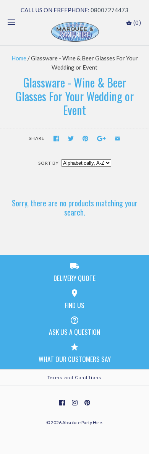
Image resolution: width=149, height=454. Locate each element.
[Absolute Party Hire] (74, 32)
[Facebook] (62, 402)
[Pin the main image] (85, 138)
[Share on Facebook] (56, 138)
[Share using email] (117, 138)
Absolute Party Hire (82, 422)
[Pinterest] (87, 402)
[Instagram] (75, 402)
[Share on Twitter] (71, 138)
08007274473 (109, 9)
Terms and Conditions (75, 377)
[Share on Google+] (101, 138)
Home (18, 58)
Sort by (48, 163)
